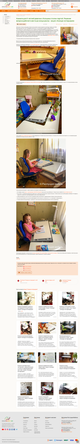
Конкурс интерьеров (27, 430)
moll (22, 311)
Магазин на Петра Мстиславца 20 (39, 3)
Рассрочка (41, 10)
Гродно (35, 424)
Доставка (23, 0)
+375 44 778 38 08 (36, 5)
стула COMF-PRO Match (35, 44)
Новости (38, 0)
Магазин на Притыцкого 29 (59, 3)
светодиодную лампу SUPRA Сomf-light (32, 82)
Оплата (46, 420)
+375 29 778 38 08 (22, 6)
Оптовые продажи (22, 3)
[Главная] (7, 6)
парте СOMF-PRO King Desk (26, 135)
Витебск (36, 426)
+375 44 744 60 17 (56, 5)
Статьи (43, 0)
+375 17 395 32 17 (22, 5)
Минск (35, 420)
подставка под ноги (68, 192)
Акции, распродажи (49, 428)
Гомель (35, 428)
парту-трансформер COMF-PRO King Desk (33, 192)
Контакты (10, 0)
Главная (17, 14)
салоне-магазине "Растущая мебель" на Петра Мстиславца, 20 (45, 253)
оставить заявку (22, 24)
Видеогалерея (54, 0)
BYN (73, 4)
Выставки (48, 0)
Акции (36, 10)
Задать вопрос (26, 431)
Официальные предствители (37, 432)
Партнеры (28, 0)
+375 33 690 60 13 (55, 6)
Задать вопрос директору (63, 0)
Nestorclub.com (16, 441)
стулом (53, 35)
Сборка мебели (48, 424)
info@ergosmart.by (22, 8)
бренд (5, 14)
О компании (5, 0)
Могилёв (36, 430)
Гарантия (34, 0)
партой (49, 35)
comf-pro (18, 258)
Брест (35, 422)
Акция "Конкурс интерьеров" (25, 14)
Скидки (31, 10)
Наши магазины (17, 0)
